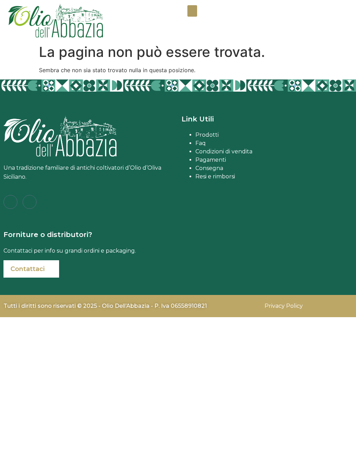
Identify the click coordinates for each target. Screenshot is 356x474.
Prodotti (207, 135)
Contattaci (27, 269)
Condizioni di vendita (223, 151)
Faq (200, 143)
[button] (192, 11)
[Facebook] (10, 202)
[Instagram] (30, 202)
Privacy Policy (284, 306)
